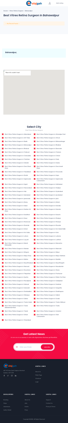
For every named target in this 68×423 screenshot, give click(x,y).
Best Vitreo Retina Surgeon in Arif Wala (17, 138)
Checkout (38, 378)
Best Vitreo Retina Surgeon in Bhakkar (49, 145)
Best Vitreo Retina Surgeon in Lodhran (49, 239)
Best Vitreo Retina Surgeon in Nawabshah (50, 266)
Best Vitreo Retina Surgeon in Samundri (17, 288)
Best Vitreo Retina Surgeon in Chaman (49, 152)
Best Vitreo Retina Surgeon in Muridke (49, 259)
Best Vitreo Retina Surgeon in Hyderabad (50, 191)
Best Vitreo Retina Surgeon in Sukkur (16, 298)
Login (37, 382)
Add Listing (59, 3)
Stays (5, 403)
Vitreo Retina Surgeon (16, 11)
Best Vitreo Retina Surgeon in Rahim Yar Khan (51, 277)
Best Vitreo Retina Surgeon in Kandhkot (17, 214)
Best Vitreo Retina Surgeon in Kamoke (49, 209)
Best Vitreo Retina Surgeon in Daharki (17, 163)
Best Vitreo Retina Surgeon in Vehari (16, 314)
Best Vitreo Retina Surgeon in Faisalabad (18, 172)
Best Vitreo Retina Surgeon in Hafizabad (49, 184)
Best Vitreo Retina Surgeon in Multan (16, 259)
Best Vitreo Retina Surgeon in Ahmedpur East (51, 134)
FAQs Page (38, 375)
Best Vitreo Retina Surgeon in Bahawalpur (18, 145)
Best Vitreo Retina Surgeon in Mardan (17, 248)
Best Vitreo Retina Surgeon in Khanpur (49, 222)
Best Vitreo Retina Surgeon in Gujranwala (18, 179)
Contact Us (49, 403)
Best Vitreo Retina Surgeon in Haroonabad (18, 188)
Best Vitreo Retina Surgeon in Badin (16, 141)
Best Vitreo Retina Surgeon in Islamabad (17, 195)
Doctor (5, 11)
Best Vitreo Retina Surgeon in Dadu (48, 159)
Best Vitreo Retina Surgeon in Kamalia (49, 205)
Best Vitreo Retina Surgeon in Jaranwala (17, 198)
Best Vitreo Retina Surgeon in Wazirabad (18, 320)
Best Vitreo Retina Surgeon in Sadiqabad (49, 281)
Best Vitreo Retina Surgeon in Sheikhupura (50, 291)
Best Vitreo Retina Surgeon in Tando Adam (18, 302)
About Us (38, 371)
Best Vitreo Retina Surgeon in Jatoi (48, 198)
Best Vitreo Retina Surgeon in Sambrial (49, 284)
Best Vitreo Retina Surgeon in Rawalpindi (18, 281)
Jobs (26, 403)
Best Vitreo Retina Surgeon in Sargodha (49, 288)
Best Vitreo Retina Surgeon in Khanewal (17, 222)
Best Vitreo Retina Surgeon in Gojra (48, 175)
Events (27, 406)
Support (48, 400)
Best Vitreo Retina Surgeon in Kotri (48, 232)
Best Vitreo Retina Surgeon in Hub (15, 191)
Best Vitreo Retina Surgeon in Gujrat (16, 184)
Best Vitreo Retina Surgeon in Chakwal (17, 152)
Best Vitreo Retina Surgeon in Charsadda (18, 155)
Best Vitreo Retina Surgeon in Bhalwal (17, 148)
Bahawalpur (28, 11)
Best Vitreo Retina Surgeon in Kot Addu (17, 232)
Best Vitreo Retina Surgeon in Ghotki (16, 175)
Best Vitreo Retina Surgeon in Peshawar (49, 273)
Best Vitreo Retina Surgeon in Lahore (16, 236)
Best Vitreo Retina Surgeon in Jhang (16, 202)
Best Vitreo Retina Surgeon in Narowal (17, 266)
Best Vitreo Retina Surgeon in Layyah (17, 239)
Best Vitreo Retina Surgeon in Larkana (49, 236)
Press (26, 410)
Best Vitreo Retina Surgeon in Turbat (16, 311)
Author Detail (7, 410)
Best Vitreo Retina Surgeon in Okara (48, 270)
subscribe (47, 347)
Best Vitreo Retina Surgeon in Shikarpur (17, 295)
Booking (5, 400)
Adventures (6, 406)
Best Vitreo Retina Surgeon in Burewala (49, 148)
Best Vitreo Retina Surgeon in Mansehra (49, 243)
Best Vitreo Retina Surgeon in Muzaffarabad (19, 263)
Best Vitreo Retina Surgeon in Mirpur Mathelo (51, 256)
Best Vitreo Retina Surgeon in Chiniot (48, 155)
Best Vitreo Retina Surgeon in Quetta (16, 277)
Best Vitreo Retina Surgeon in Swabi (48, 298)
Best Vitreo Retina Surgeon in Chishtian (17, 159)
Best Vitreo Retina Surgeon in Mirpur (48, 252)
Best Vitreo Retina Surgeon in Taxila (48, 306)
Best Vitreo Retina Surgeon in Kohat (16, 229)
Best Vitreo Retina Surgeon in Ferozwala (49, 172)
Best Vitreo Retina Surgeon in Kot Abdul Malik (51, 229)
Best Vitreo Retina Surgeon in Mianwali (49, 248)
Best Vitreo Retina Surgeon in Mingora (17, 252)
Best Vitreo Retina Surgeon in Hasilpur (49, 188)
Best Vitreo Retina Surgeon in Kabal (16, 205)
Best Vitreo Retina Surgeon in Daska (48, 163)
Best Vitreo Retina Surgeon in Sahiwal (17, 284)
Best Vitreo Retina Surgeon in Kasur (16, 218)
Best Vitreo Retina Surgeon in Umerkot (49, 311)
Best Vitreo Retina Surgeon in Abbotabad (18, 134)
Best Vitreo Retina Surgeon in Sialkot (48, 295)
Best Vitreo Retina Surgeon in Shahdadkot (18, 291)
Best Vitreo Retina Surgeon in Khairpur (49, 218)
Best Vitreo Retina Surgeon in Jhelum (48, 202)
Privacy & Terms (50, 406)
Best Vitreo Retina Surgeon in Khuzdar (49, 225)
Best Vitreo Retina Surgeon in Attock (48, 138)
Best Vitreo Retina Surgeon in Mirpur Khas (18, 256)
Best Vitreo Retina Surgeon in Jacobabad (49, 195)
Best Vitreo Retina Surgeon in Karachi (48, 214)
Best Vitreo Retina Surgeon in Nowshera (17, 270)
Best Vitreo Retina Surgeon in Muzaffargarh (50, 263)
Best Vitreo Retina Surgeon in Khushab (17, 225)
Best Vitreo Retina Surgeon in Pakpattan (18, 273)
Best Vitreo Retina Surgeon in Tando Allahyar (51, 302)
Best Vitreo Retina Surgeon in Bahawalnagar (51, 141)
